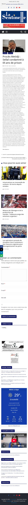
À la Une (5, 53)
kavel (2, 466)
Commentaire (5, 267)
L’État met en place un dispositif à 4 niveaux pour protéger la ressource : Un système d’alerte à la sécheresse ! (13, 371)
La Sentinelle (13, 66)
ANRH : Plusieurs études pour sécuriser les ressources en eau (13, 374)
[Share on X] (1, 249)
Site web (3, 298)
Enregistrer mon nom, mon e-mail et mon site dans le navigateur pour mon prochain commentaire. (14, 309)
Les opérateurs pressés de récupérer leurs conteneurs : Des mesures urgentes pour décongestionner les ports (13, 243)
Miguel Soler (3, 463)
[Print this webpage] (1, 258)
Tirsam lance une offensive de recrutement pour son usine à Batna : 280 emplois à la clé (12, 470)
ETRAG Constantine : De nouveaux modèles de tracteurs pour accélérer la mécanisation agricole (13, 463)
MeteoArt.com (16, 425)
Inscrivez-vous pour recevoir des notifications (10, 455)
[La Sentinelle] (3, 32)
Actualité (10, 53)
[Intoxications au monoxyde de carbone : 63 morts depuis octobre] (14, 167)
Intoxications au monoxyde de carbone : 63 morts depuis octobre (14, 184)
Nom (3, 284)
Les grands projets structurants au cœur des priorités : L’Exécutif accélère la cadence (12, 477)
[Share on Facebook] (1, 246)
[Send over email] (1, 255)
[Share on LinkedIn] (1, 252)
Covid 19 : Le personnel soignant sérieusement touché (13, 154)
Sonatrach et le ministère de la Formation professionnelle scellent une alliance (11, 467)
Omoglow (3, 473)
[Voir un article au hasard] (25, 32)
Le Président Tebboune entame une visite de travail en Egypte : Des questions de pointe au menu (13, 158)
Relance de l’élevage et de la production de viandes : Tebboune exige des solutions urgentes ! (13, 213)
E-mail (3, 290)
